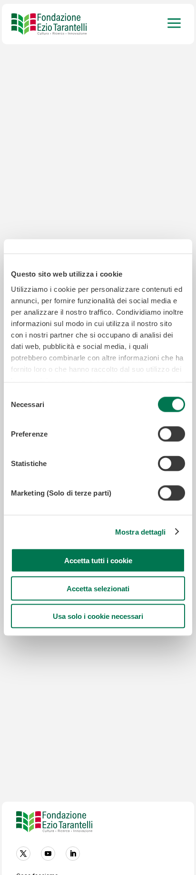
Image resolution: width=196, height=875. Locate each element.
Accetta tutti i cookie (98, 561)
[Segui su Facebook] (23, 853)
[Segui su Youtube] (48, 853)
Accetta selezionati (98, 588)
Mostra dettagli (140, 531)
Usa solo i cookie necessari (98, 616)
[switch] (171, 434)
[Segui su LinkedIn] (73, 853)
